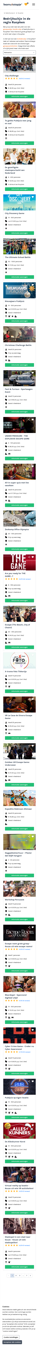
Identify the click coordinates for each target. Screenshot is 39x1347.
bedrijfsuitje (21, 39)
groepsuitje (7, 29)
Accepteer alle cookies (12, 1342)
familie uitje (17, 29)
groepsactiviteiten (10, 46)
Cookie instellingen (11, 1337)
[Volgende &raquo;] (30, 1275)
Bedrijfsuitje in (9, 13)
